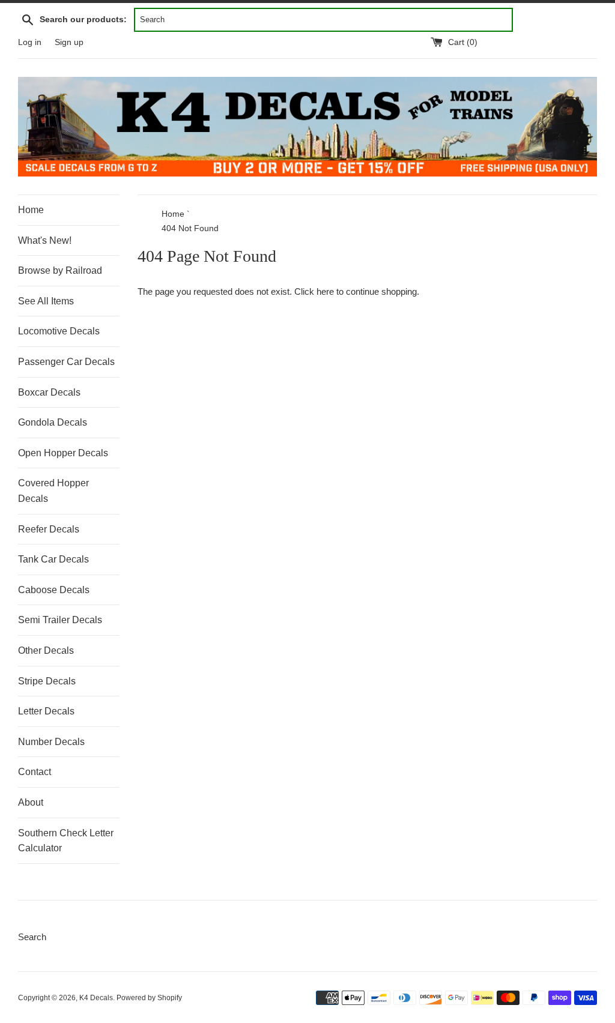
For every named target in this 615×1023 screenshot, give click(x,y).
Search (32, 937)
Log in (29, 42)
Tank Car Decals (53, 559)
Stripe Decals (47, 681)
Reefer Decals (48, 529)
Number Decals (51, 742)
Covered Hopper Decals (53, 491)
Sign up (69, 42)
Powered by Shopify (149, 998)
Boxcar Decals (49, 392)
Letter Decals (46, 711)
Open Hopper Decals (63, 453)
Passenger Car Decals (66, 362)
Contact (34, 772)
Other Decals (46, 650)
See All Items (46, 301)
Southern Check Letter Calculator (66, 841)
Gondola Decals (52, 422)
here (325, 291)
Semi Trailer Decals (60, 620)
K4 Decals (96, 998)
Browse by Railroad (60, 270)
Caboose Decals (53, 590)
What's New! (44, 240)
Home (31, 210)
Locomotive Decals (59, 331)
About (30, 802)
